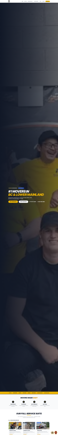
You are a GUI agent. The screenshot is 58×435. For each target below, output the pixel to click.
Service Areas (36, 1)
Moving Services (30, 1)
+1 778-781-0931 (32, 201)
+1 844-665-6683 (41, 201)
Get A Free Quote (13, 201)
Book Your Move (23, 201)
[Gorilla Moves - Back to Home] (9, 1)
